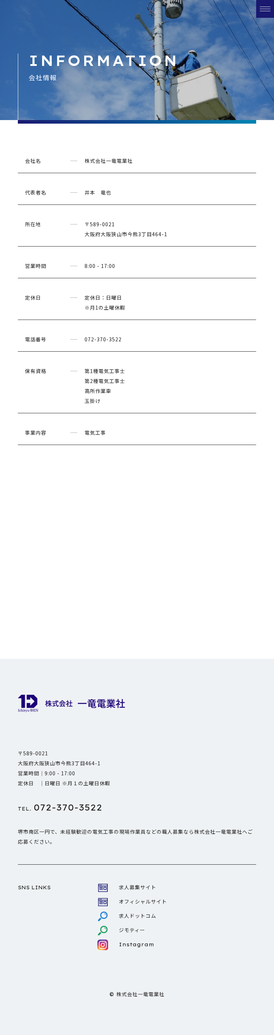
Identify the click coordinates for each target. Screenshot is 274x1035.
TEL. (60, 809)
